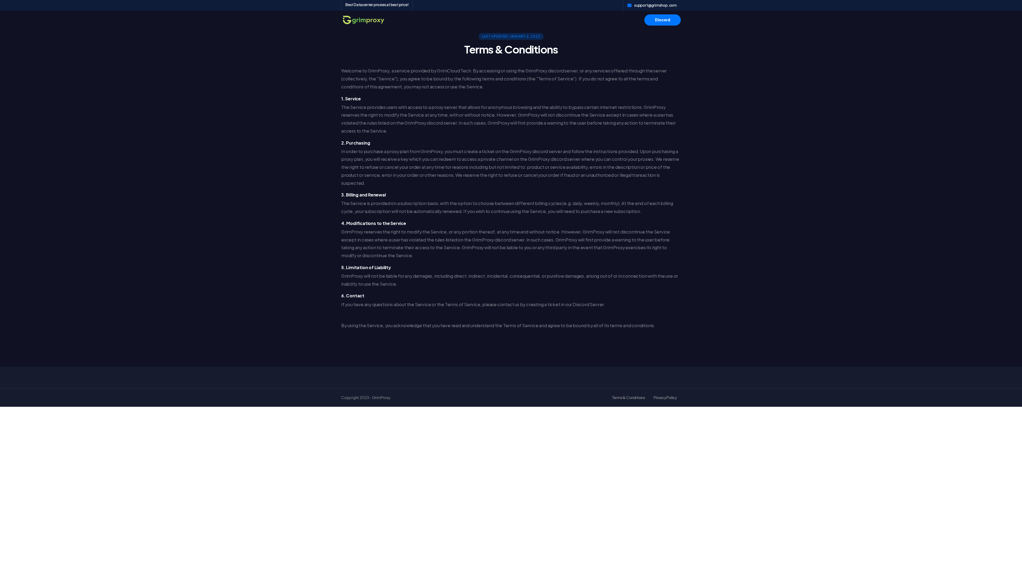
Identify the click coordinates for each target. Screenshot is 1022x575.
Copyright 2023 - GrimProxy (366, 397)
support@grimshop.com (655, 5)
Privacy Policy (665, 397)
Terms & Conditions (628, 397)
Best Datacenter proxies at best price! (377, 4)
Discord (662, 19)
